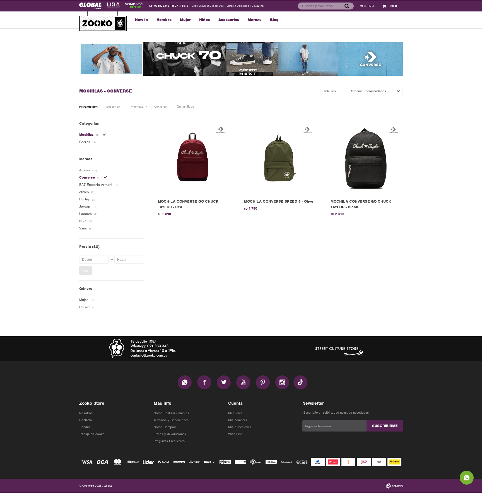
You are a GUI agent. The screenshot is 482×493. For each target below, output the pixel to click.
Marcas (255, 19)
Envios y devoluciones (170, 434)
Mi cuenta (235, 413)
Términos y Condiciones (171, 420)
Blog (274, 19)
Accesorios (228, 19)
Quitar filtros (185, 106)
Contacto (85, 420)
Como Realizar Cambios (171, 413)
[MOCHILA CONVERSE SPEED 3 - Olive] (278, 158)
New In (141, 19)
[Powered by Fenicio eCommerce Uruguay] (394, 486)
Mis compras (237, 420)
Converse (160, 106)
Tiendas (84, 427)
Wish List (235, 434)
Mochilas (137, 106)
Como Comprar (165, 427)
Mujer (185, 19)
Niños (204, 19)
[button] (347, 5)
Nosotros (86, 413)
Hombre (164, 19)
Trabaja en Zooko (92, 434)
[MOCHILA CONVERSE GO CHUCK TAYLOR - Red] (192, 158)
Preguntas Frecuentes (169, 441)
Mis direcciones (239, 427)
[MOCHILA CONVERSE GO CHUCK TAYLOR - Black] (365, 158)
